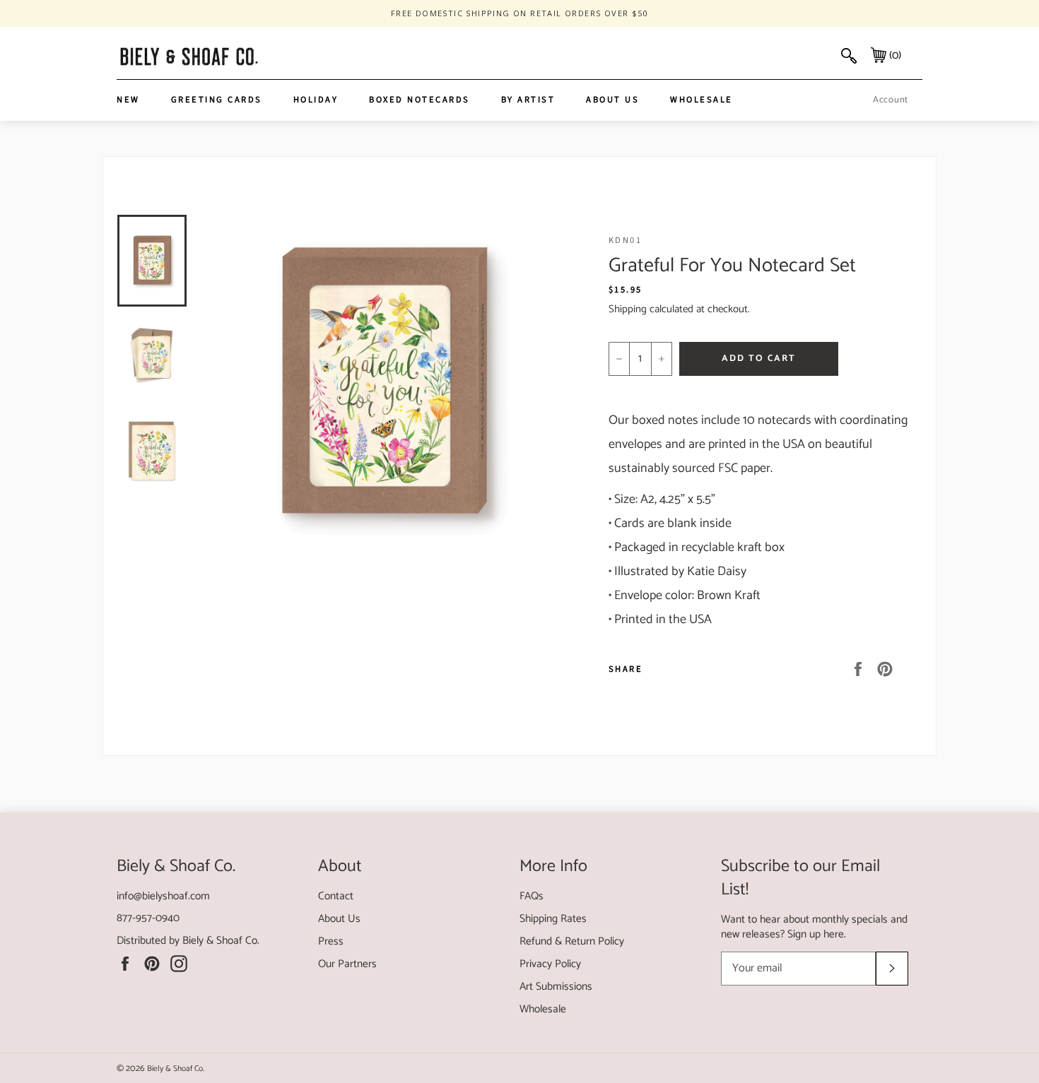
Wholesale (701, 99)
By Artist (528, 99)
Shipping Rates (553, 919)
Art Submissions (556, 986)
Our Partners (347, 964)
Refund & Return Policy (572, 941)
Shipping (628, 309)
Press (331, 941)
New (128, 99)
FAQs (532, 896)
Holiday (316, 99)
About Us (612, 99)
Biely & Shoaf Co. (220, 940)
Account (890, 100)
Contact (335, 896)
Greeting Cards (216, 99)
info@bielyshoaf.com (163, 896)
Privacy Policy (550, 964)
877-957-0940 (148, 918)
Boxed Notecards (419, 99)
